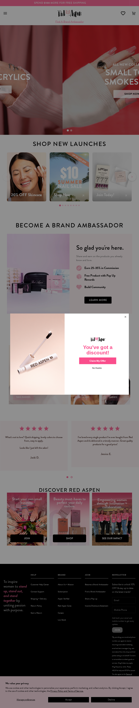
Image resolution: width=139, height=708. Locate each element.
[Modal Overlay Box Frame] (69, 354)
